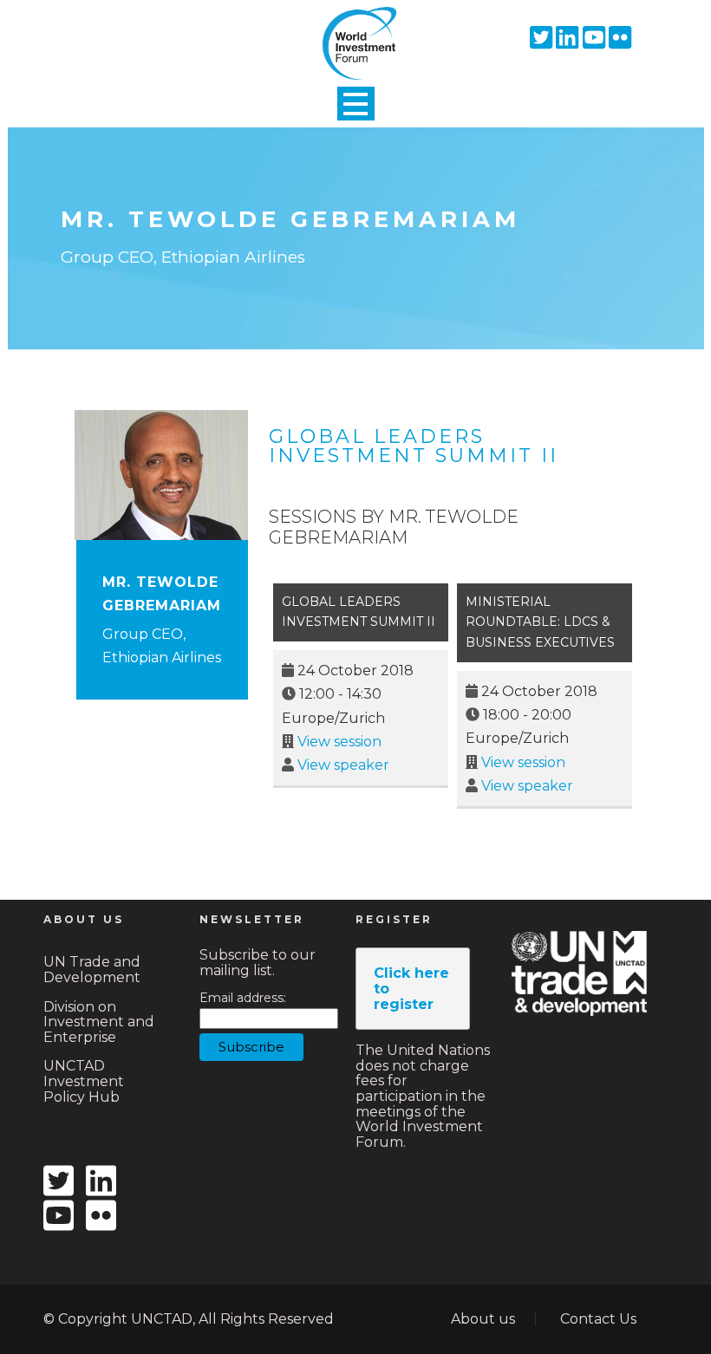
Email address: (242, 998)
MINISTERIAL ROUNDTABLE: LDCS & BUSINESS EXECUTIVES (540, 622)
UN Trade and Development (91, 970)
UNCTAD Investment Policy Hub (83, 1081)
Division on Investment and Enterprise (98, 1022)
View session (339, 741)
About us (483, 1319)
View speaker (343, 765)
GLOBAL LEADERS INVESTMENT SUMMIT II (413, 446)
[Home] (355, 28)
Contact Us (598, 1319)
